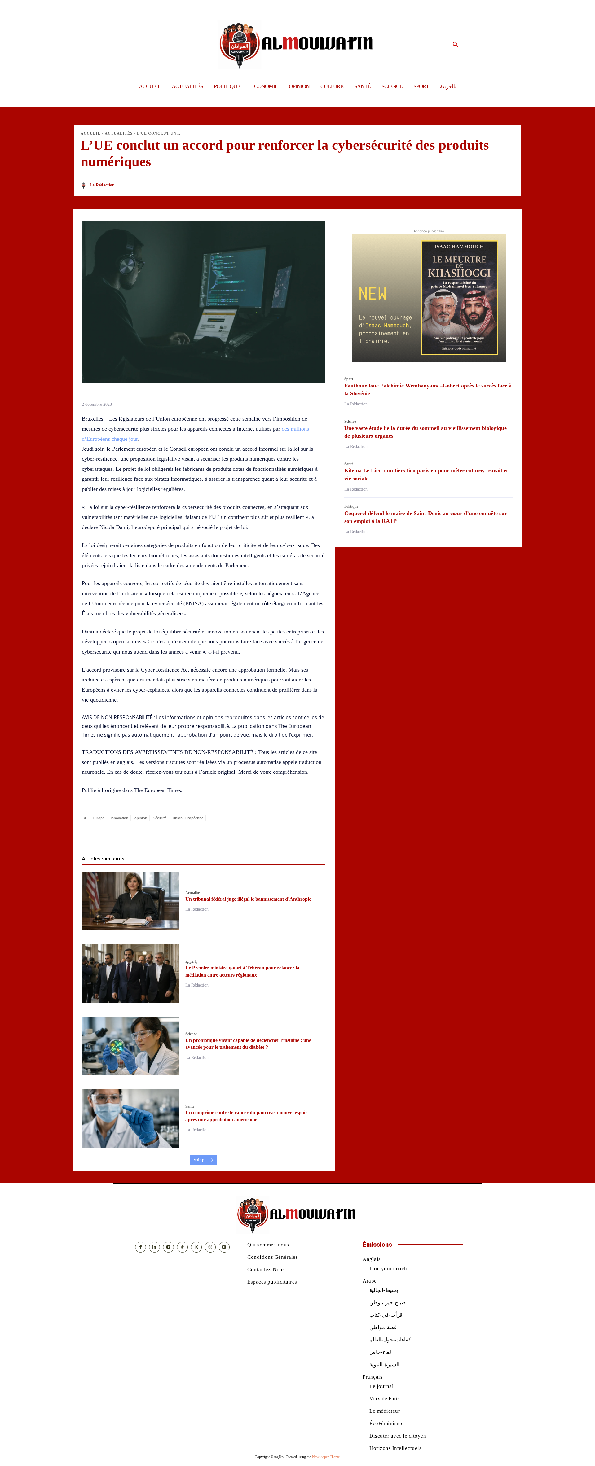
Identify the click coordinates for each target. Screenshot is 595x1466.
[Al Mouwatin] (297, 44)
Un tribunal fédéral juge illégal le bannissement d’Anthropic (248, 899)
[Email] (225, 835)
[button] (455, 44)
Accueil (90, 133)
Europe (98, 818)
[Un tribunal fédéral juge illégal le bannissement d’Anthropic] (130, 901)
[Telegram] (239, 835)
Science (191, 1034)
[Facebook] (168, 835)
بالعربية (191, 962)
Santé (189, 1106)
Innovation (119, 818)
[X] (182, 835)
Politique (351, 506)
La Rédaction (102, 185)
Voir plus (201, 1159)
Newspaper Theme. (326, 1457)
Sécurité (159, 818)
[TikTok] (182, 1247)
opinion (140, 818)
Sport (348, 379)
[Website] (210, 1247)
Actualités (119, 133)
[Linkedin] (211, 835)
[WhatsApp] (196, 835)
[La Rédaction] (85, 185)
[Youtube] (224, 1247)
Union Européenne (188, 818)
